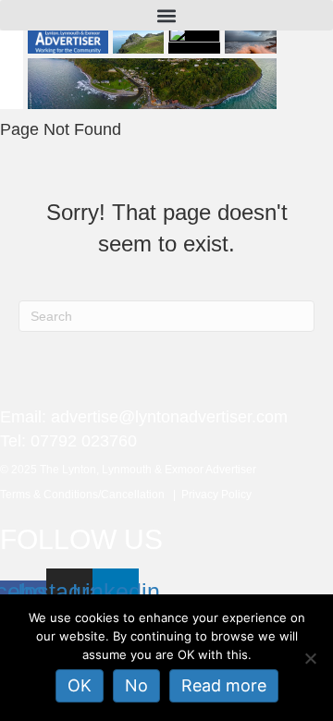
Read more (223, 685)
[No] (310, 658)
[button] (166, 15)
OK (80, 685)
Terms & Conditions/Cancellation (86, 494)
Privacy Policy (216, 494)
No (136, 685)
